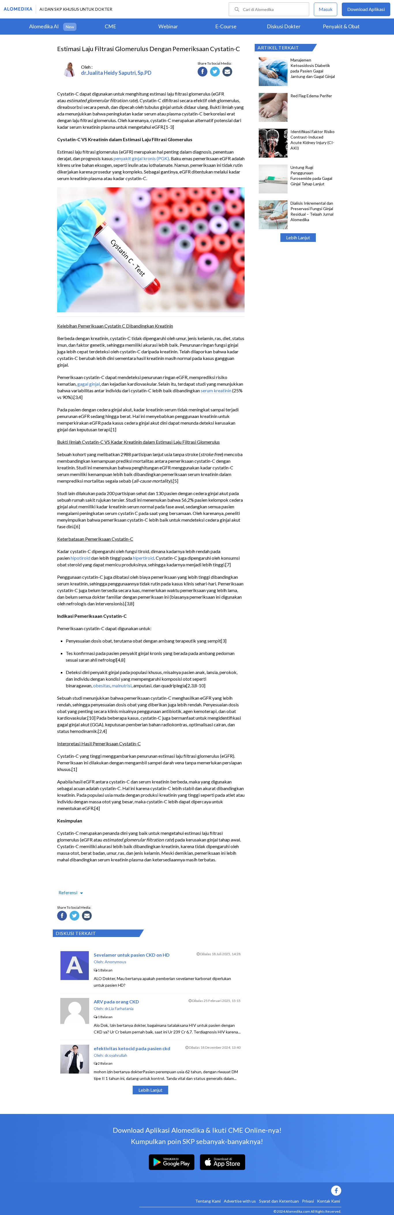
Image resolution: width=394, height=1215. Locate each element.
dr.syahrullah (116, 1055)
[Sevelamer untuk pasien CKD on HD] (74, 978)
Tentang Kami (208, 1201)
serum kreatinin (216, 390)
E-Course (226, 26)
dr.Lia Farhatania (119, 1008)
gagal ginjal (88, 384)
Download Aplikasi (366, 9)
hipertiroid (143, 558)
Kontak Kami (328, 1201)
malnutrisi (122, 685)
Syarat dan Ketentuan (279, 1201)
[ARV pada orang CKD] (74, 1022)
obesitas (101, 685)
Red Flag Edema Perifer (311, 95)
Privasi (308, 1201)
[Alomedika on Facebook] (240, 1191)
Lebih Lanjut (298, 237)
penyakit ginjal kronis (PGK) (141, 158)
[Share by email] (228, 72)
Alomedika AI (44, 26)
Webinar (168, 26)
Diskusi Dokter (284, 26)
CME (110, 26)
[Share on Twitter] (216, 72)
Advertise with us (240, 1201)
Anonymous (115, 961)
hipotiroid (80, 558)
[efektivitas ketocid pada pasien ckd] (74, 1071)
